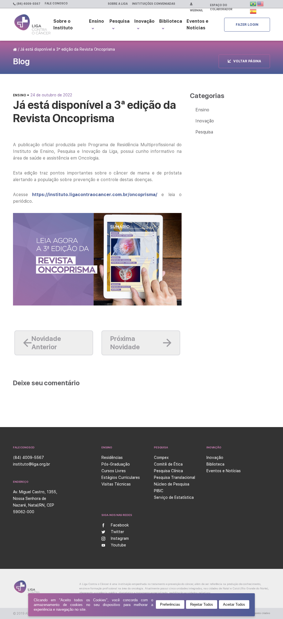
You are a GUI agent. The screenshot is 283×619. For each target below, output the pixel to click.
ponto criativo (262, 613)
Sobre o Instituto (63, 24)
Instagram (120, 538)
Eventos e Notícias (197, 24)
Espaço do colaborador (221, 7)
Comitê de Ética (168, 464)
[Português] (253, 3)
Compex (161, 457)
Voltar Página (247, 61)
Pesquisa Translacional (174, 477)
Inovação (144, 21)
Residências (112, 457)
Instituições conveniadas (153, 3)
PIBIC (158, 491)
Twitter (117, 532)
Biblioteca (170, 21)
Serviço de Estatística (174, 497)
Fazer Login (247, 25)
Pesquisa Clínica (168, 471)
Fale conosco (56, 3)
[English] (260, 3)
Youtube (118, 545)
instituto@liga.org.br (31, 464)
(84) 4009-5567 (28, 3)
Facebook (120, 525)
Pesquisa (204, 132)
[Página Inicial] (15, 49)
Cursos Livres (113, 471)
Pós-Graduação (115, 464)
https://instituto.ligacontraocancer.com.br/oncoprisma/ (94, 194)
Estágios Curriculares (120, 477)
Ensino (20, 95)
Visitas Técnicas (116, 484)
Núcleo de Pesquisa (171, 484)
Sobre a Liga (118, 3)
